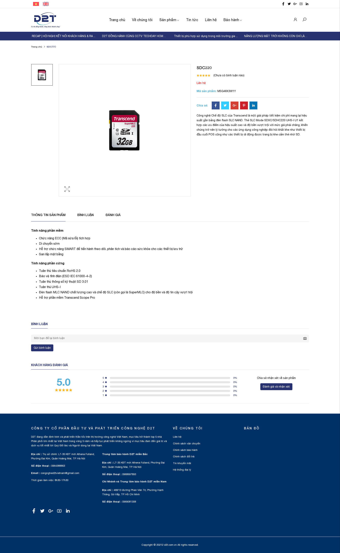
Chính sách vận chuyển (186, 443)
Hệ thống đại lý (182, 469)
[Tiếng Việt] (36, 3)
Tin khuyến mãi (182, 463)
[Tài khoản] (295, 19)
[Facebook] (216, 105)
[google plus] (295, 4)
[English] (46, 3)
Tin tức (192, 20)
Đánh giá (113, 215)
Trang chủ (117, 20)
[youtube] (301, 4)
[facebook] (283, 4)
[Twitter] (225, 105)
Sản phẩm (167, 20)
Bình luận (85, 215)
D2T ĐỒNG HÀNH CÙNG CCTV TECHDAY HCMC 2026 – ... (134, 36)
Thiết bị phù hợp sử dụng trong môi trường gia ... (206, 36)
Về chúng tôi (142, 20)
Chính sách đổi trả (183, 456)
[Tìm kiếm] (304, 19)
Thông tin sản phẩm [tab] (48, 215)
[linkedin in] (307, 4)
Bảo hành (231, 20)
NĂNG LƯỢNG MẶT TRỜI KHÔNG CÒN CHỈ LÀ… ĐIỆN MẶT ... (276, 36)
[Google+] (234, 105)
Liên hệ (211, 20)
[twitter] (289, 4)
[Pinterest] (244, 105)
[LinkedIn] (253, 105)
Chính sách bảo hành (185, 450)
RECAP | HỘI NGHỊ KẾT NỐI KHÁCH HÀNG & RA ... (63, 36)
